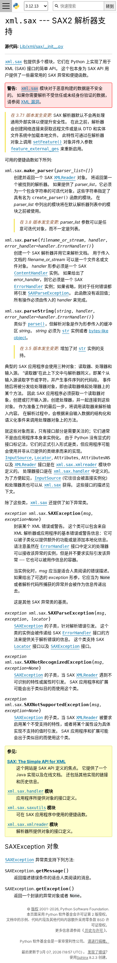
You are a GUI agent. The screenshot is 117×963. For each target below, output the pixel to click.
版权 (34, 909)
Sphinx (82, 957)
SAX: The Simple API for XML (36, 761)
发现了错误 (97, 952)
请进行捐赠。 (98, 941)
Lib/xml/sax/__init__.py (41, 46)
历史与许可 (94, 930)
